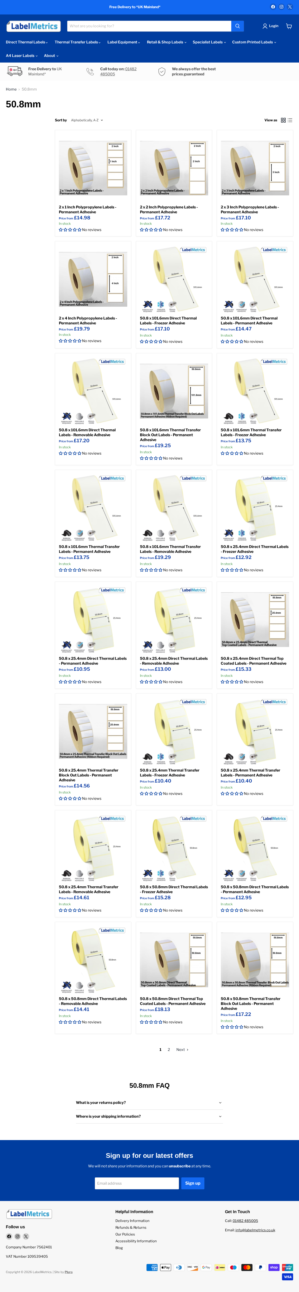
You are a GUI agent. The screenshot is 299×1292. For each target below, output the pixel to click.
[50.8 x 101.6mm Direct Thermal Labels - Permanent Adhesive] (255, 279)
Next (180, 1049)
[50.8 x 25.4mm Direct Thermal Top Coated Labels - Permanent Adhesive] (255, 620)
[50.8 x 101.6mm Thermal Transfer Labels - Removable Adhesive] (174, 508)
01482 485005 (245, 1221)
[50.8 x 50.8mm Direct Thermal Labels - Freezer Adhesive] (174, 848)
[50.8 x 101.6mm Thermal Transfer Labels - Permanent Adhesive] (93, 508)
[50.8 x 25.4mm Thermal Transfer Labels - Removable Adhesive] (93, 848)
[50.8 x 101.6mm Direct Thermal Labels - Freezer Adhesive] (174, 279)
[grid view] (283, 120)
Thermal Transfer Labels (77, 42)
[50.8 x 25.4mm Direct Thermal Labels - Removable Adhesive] (174, 620)
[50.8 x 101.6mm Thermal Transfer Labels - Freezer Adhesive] (255, 391)
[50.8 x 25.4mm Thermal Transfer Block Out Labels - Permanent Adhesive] (93, 731)
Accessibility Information (136, 1241)
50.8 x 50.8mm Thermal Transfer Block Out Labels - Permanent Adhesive (251, 1004)
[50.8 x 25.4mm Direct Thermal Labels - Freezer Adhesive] (255, 508)
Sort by (61, 120)
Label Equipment (122, 42)
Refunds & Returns (130, 1227)
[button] (70, 230)
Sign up (192, 1183)
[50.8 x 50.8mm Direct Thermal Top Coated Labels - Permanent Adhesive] (174, 960)
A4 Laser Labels (20, 55)
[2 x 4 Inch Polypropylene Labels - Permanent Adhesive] (93, 279)
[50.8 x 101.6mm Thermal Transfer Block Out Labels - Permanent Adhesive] (174, 391)
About (50, 55)
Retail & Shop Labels (165, 42)
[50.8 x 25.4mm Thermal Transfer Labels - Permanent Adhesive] (255, 731)
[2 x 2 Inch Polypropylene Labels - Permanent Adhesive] (174, 168)
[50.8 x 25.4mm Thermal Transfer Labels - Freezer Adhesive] (174, 731)
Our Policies (125, 1234)
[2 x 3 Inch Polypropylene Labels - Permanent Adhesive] (255, 168)
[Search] (237, 26)
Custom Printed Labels (253, 42)
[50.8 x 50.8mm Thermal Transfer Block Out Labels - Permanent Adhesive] (255, 960)
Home (11, 89)
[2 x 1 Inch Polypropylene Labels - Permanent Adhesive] (93, 168)
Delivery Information (132, 1221)
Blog (119, 1248)
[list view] (290, 120)
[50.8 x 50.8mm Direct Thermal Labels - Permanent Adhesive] (255, 848)
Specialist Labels (208, 42)
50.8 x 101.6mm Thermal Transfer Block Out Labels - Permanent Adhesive (170, 435)
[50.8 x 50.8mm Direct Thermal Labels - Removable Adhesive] (93, 960)
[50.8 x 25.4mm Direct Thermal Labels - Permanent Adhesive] (93, 620)
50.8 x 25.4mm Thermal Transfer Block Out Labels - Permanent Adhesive (88, 775)
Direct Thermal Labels (26, 42)
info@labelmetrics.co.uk (255, 1230)
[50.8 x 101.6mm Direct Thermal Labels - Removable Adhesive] (93, 391)
